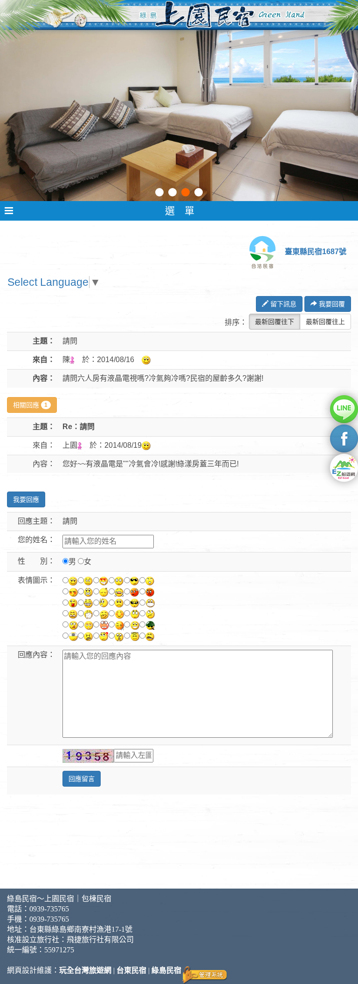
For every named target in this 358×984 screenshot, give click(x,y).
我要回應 (26, 499)
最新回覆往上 (325, 321)
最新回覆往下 (274, 321)
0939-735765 (49, 909)
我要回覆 (331, 304)
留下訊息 (282, 304)
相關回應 (30, 405)
